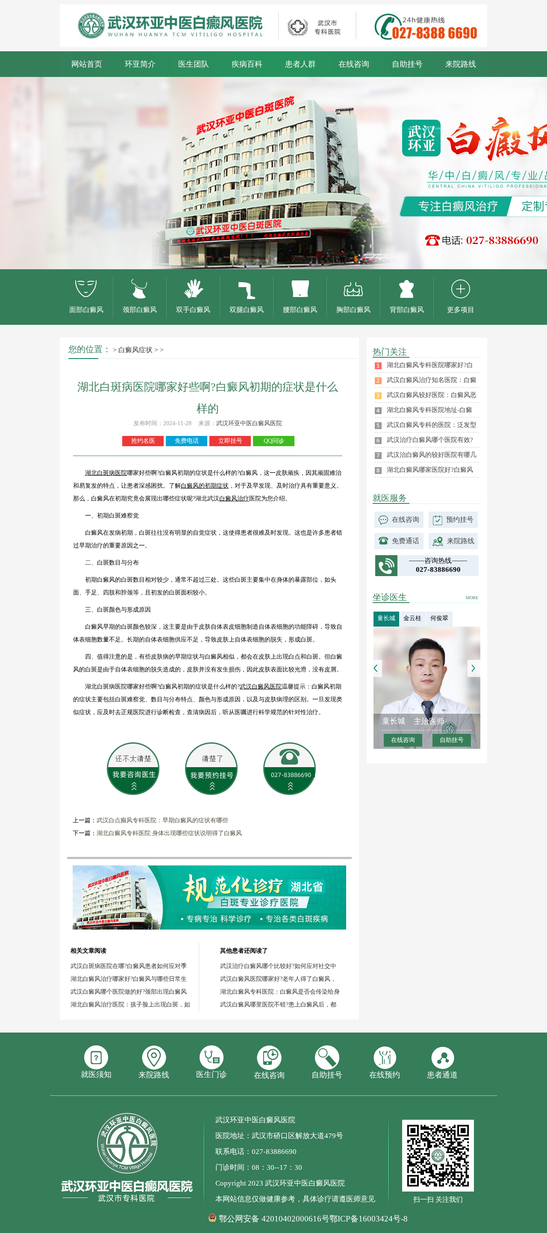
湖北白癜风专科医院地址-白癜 (429, 409)
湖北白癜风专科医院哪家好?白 (430, 365)
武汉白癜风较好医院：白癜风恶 (431, 394)
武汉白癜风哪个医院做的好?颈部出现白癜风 (129, 992)
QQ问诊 (274, 441)
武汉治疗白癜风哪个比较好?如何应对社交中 (278, 966)
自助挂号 (407, 64)
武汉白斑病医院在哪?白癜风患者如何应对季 (129, 966)
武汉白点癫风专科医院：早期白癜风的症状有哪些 (162, 820)
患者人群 (300, 64)
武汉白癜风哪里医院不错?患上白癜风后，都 (278, 1004)
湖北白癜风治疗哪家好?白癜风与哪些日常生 (129, 979)
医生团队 (193, 64)
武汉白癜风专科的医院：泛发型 (431, 424)
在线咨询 (353, 64)
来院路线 (460, 64)
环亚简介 (140, 64)
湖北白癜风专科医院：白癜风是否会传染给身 (280, 992)
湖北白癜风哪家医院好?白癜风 (430, 469)
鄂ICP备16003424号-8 (368, 1218)
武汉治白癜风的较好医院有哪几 (431, 454)
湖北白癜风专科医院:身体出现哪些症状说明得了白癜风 (169, 833)
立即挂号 (230, 441)
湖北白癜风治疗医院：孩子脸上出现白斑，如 (130, 1004)
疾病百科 (247, 64)
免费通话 (405, 540)
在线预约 (384, 1075)
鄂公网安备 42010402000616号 (274, 1219)
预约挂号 (459, 519)
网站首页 (86, 64)
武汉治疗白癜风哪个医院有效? (430, 439)
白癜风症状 (135, 349)
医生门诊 (211, 1074)
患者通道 (442, 1075)
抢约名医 (143, 441)
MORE (472, 597)
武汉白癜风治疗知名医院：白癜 (431, 380)
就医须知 (96, 1074)
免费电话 (187, 441)
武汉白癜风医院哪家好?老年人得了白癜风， (278, 979)
